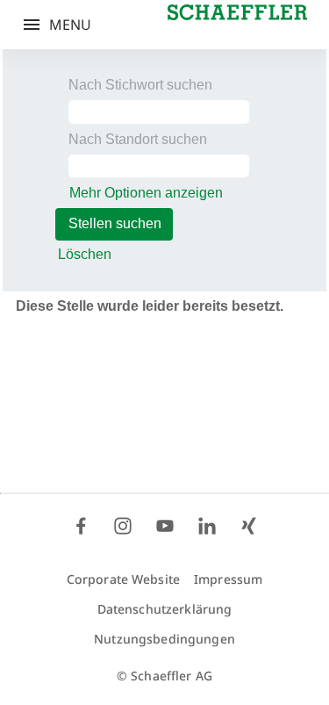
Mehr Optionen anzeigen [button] (146, 192)
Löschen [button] (84, 254)
